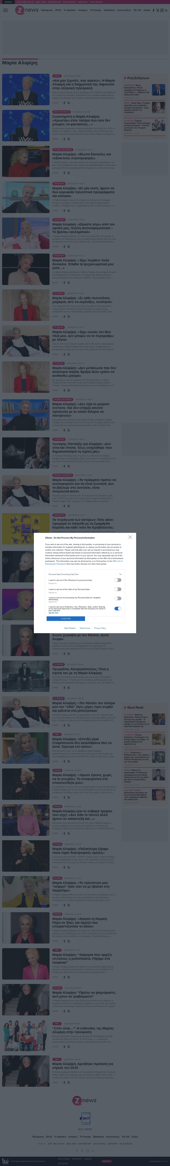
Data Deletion (70, 628)
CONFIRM (66, 619)
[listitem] (85, 574)
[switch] (117, 580)
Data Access (85, 628)
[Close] (130, 538)
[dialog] (85, 583)
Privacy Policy (100, 628)
